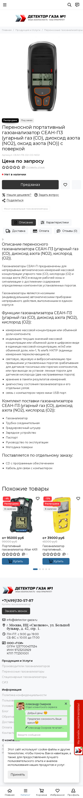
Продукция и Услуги (27, 30)
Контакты (8, 733)
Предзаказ (30, 185)
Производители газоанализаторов (26, 666)
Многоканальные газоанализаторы (26, 208)
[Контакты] (77, 5)
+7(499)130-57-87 (17, 600)
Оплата (44, 231)
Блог (5, 711)
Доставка (18, 231)
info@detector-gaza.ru (22, 620)
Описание (26, 222)
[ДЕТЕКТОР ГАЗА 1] (41, 18)
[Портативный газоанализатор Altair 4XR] (21, 515)
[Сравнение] (76, 184)
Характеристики (57, 222)
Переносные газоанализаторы (63, 30)
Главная (7, 30)
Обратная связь (13, 716)
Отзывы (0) (69, 231)
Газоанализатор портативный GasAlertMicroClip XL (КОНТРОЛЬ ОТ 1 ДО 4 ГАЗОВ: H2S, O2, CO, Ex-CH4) (58, 547)
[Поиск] (69, 5)
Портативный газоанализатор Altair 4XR (19, 547)
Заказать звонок (16, 611)
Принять (18, 774)
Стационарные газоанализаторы (24, 677)
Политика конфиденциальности (24, 695)
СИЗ (5, 682)
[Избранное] (65, 184)
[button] (35, 569)
